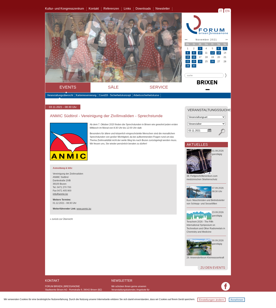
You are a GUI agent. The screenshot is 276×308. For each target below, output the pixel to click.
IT (221, 11)
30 (194, 65)
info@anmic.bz (60, 194)
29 (187, 65)
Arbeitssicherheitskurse (146, 95)
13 (218, 53)
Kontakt (94, 8)
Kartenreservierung (86, 95)
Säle (113, 87)
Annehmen (236, 299)
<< (186, 39)
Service (159, 87)
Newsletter (162, 8)
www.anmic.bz (84, 208)
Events (68, 87)
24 (200, 61)
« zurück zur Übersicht (61, 219)
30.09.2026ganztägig (205, 249)
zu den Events (213, 267)
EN (227, 11)
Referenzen (111, 8)
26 (212, 61)
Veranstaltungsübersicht (60, 95)
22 (187, 61)
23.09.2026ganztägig (206, 222)
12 (212, 53)
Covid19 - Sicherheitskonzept (115, 95)
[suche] (222, 132)
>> (226, 40)
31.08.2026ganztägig (205, 165)
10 (200, 53)
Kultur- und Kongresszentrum (64, 8)
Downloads (143, 8)
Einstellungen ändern (211, 299)
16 (194, 57)
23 (194, 61)
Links (127, 8)
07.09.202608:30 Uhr (206, 196)
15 (187, 57)
